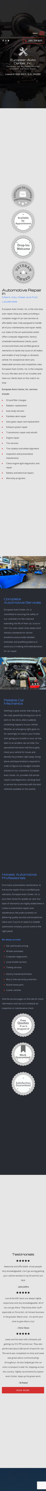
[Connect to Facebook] (3, 40)
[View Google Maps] (8, 40)
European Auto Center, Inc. (23, 61)
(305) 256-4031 (34, 40)
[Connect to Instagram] (5, 40)
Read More (23, 1390)
